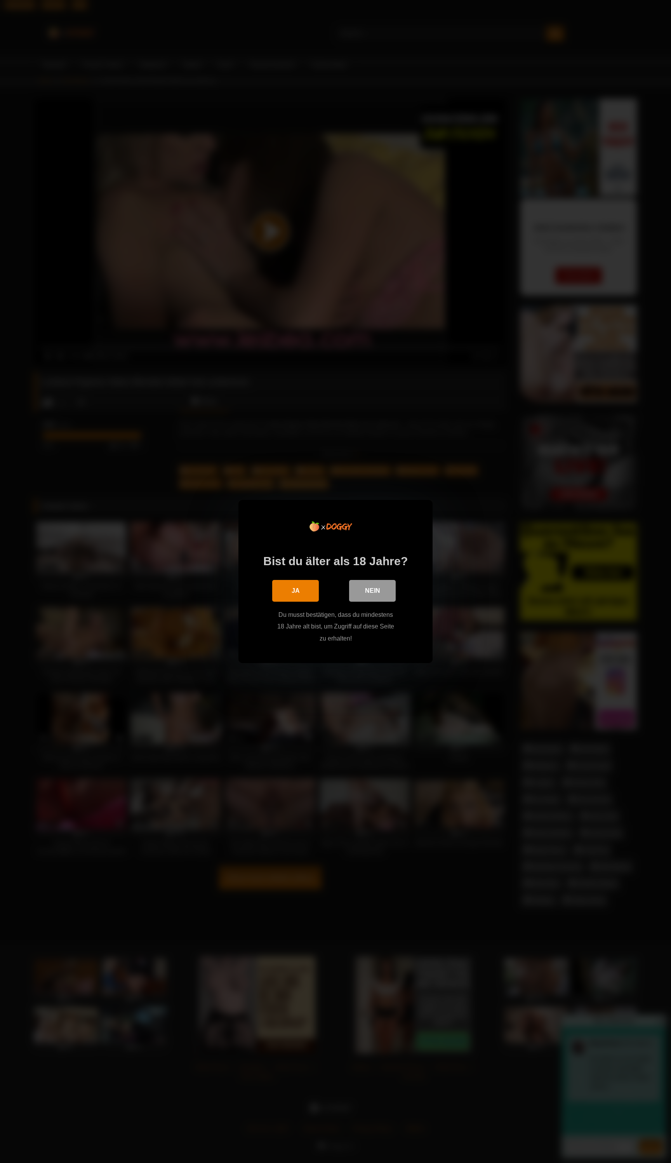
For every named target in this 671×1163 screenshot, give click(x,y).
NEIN (372, 590)
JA (296, 590)
